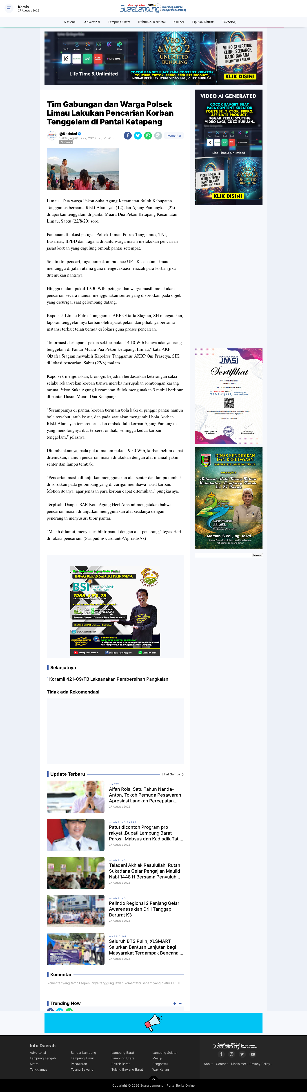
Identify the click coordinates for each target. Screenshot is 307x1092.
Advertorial (92, 21)
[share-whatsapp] (148, 136)
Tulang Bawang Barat (127, 1069)
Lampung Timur (82, 1058)
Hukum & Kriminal (152, 21)
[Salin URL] (158, 136)
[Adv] (229, 147)
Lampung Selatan (165, 1052)
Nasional (70, 21)
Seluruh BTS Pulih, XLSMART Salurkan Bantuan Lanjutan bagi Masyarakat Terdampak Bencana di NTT (146, 947)
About (208, 1064)
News (115, 784)
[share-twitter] (138, 136)
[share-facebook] (128, 136)
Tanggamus (38, 1069)
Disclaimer (238, 1064)
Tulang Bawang (82, 1069)
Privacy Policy (259, 1064)
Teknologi (229, 21)
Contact (222, 1064)
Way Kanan (160, 1069)
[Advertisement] (115, 733)
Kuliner (178, 21)
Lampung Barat (123, 822)
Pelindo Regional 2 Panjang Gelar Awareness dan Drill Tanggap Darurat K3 (144, 909)
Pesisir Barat (120, 1064)
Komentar (174, 135)
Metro (34, 1064)
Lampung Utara (119, 21)
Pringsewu (160, 1064)
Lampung (118, 860)
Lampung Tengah (43, 1058)
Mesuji (157, 1058)
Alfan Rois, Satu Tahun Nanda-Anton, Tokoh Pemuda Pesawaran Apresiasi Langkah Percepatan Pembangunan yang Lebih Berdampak (145, 795)
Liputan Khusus (203, 21)
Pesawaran (79, 1064)
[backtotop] (153, 1080)
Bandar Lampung (83, 1052)
